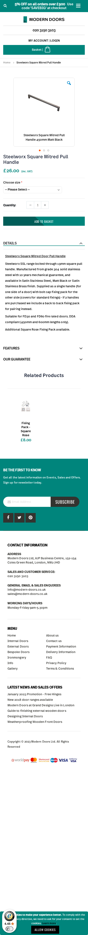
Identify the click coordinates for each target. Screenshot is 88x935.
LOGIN (55, 40)
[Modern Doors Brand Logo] (44, 18)
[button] (69, 86)
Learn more (49, 923)
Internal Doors (17, 641)
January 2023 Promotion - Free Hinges (34, 694)
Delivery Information (60, 652)
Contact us (54, 641)
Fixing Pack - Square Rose (26, 429)
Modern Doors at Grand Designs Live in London (40, 705)
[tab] (44, 243)
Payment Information (61, 646)
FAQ (49, 657)
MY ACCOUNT (38, 40)
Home (6, 62)
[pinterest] (19, 518)
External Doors (18, 646)
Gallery (12, 668)
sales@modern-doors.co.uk (27, 594)
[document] (44, 923)
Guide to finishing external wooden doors (36, 710)
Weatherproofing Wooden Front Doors (34, 722)
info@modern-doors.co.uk (26, 589)
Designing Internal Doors (25, 716)
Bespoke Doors (18, 652)
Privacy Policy (56, 663)
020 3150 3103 (44, 30)
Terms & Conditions (60, 668)
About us (52, 635)
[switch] (9, 929)
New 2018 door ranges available (30, 699)
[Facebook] (8, 518)
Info (10, 663)
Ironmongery (16, 657)
